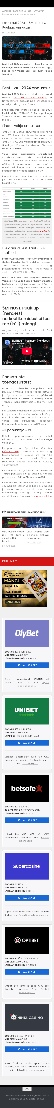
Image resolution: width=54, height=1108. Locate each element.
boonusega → (30, 763)
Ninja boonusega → (33, 1070)
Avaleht (6, 11)
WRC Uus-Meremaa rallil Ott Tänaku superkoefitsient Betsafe (13, 536)
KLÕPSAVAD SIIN (10, 451)
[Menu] (50, 3)
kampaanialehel (42, 496)
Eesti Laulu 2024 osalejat (30, 97)
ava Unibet (42, 231)
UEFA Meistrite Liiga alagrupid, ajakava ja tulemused (38, 534)
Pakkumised (19, 11)
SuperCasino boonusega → (34, 915)
